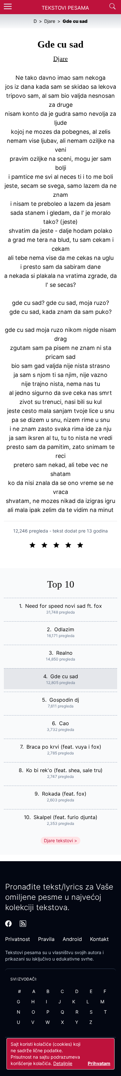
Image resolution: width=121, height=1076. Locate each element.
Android (72, 939)
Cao (64, 723)
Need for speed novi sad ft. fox (63, 606)
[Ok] (59, 544)
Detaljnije (62, 1063)
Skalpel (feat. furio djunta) (65, 817)
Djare (60, 58)
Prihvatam (99, 1063)
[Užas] (35, 544)
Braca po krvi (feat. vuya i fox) (63, 746)
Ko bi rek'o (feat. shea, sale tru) (64, 770)
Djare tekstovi (58, 840)
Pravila (46, 939)
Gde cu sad (64, 676)
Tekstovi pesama (23, 952)
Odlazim (64, 629)
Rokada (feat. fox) (64, 793)
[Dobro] (71, 544)
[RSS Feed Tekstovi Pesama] (23, 923)
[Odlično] (82, 544)
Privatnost (17, 939)
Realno (64, 653)
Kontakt (99, 939)
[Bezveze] (47, 544)
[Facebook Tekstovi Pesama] (8, 923)
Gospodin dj (64, 700)
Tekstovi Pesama (65, 8)
